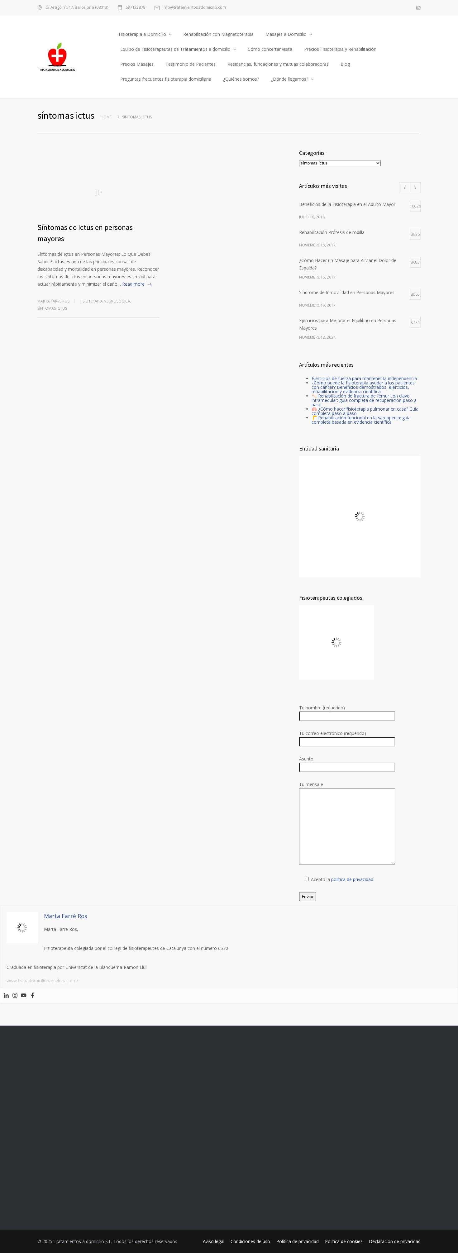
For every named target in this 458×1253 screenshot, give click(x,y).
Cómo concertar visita (270, 49)
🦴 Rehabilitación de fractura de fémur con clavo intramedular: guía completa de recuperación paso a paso (364, 400)
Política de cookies (344, 1241)
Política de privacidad (297, 1241)
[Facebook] (32, 996)
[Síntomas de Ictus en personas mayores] (98, 192)
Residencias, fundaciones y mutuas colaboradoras (278, 64)
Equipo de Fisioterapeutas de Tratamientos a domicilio (175, 49)
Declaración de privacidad (395, 1241)
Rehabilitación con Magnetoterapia (218, 34)
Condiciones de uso (250, 1241)
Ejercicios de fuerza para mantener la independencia (364, 378)
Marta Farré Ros (53, 301)
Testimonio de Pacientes (190, 64)
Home (106, 117)
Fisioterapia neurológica (105, 301)
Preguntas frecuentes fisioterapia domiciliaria (165, 79)
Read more (133, 284)
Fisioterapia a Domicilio (142, 34)
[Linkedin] (6, 996)
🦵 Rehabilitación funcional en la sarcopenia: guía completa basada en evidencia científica (361, 420)
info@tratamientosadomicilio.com (194, 7)
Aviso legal (213, 1241)
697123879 (135, 7)
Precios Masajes (137, 64)
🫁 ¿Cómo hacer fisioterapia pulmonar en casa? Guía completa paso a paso (365, 411)
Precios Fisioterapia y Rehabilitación (340, 49)
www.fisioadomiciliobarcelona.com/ (42, 981)
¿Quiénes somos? (241, 79)
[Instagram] (15, 996)
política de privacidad (352, 879)
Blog (345, 64)
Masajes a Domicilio (286, 34)
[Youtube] (23, 996)
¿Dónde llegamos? (289, 79)
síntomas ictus (52, 308)
